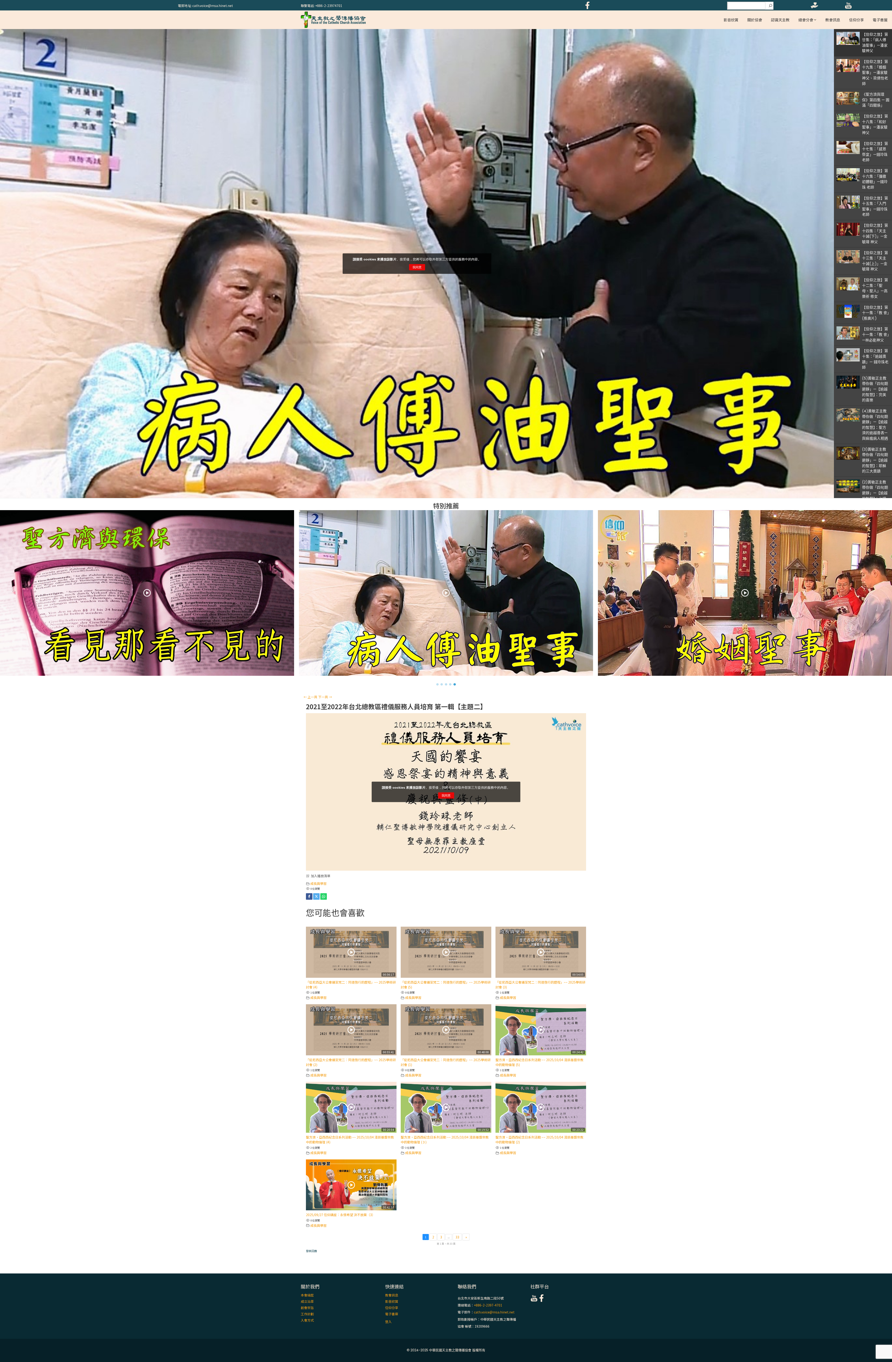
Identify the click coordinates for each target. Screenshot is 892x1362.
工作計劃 (307, 1314)
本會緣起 (307, 1295)
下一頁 (325, 697)
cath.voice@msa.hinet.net (494, 1312)
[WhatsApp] (323, 896)
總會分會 (805, 20)
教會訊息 (832, 20)
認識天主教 (780, 20)
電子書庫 (391, 1314)
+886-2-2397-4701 (488, 1305)
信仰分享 (856, 20)
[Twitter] (316, 896)
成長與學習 (318, 883)
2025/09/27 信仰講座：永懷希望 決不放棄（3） (340, 1214)
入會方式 (307, 1320)
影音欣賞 (731, 20)
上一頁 (310, 697)
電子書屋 (880, 20)
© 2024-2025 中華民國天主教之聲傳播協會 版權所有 (446, 1350)
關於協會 (754, 20)
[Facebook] (309, 896)
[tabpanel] (446, 594)
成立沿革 (307, 1301)
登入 (388, 1321)
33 (457, 1237)
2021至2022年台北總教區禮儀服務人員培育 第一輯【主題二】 (396, 706)
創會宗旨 (307, 1307)
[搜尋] (770, 6)
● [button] (437, 684)
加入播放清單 (320, 875)
